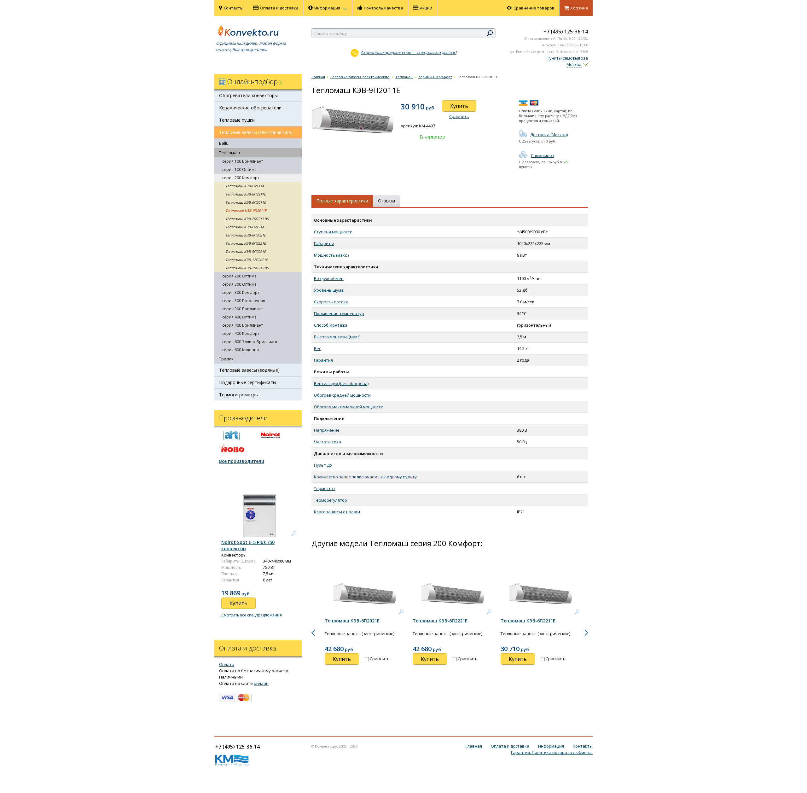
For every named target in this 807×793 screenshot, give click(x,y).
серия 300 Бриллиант (242, 309)
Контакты (233, 8)
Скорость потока (331, 302)
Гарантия (323, 360)
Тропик (226, 359)
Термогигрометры (238, 395)
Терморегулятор (330, 500)
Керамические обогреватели (250, 108)
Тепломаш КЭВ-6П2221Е (245, 243)
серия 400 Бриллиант (242, 325)
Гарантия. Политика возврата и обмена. (552, 752)
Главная (318, 76)
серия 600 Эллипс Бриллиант (249, 341)
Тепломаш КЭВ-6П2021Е (245, 235)
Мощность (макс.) (331, 255)
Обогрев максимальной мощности (348, 407)
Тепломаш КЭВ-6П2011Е (245, 202)
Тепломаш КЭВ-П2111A (244, 186)
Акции (426, 8)
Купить (459, 105)
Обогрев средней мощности (342, 395)
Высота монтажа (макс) (337, 337)
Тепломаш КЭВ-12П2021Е (246, 259)
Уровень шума (329, 290)
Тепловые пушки (237, 120)
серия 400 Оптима (239, 317)
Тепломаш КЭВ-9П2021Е (245, 251)
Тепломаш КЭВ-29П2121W (247, 267)
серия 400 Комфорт (240, 333)
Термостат (324, 488)
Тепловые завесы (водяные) (249, 370)
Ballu (224, 143)
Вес (317, 348)
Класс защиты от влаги (337, 512)
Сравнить (459, 116)
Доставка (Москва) (549, 134)
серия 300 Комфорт (240, 292)
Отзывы (386, 201)
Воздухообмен (329, 278)
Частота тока (327, 442)
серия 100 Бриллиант (242, 161)
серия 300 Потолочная (243, 300)
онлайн (261, 683)
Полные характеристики (342, 201)
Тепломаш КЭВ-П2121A (244, 226)
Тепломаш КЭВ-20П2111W (247, 218)
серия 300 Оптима (239, 284)
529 (565, 162)
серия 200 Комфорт (240, 177)
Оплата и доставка (279, 8)
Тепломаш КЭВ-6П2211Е (245, 194)
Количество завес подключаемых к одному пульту (365, 477)
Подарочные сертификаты (247, 382)
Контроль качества (383, 8)
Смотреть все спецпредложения (251, 615)
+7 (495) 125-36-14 (565, 31)
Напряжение (327, 430)
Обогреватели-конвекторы (248, 95)
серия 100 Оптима (239, 169)
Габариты (324, 243)
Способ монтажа (330, 325)
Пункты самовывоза (567, 58)
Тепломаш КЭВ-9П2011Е (245, 210)
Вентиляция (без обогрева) (341, 383)
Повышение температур (339, 313)
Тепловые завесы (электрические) (256, 132)
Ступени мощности (333, 232)
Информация (327, 8)
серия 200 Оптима (239, 276)
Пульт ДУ (323, 465)
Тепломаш (229, 152)
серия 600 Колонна (240, 350)
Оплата (226, 664)
